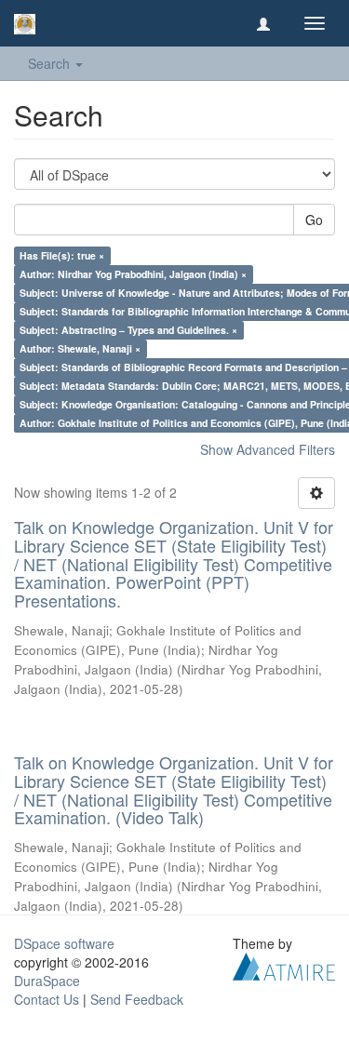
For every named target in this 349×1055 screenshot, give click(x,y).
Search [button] (51, 63)
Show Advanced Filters (267, 449)
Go (314, 219)
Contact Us (46, 999)
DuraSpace (47, 980)
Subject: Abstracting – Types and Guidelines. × (128, 330)
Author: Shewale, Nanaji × (80, 348)
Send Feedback (136, 999)
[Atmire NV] (284, 964)
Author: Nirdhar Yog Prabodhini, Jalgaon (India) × (133, 274)
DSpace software (64, 943)
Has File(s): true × (62, 255)
